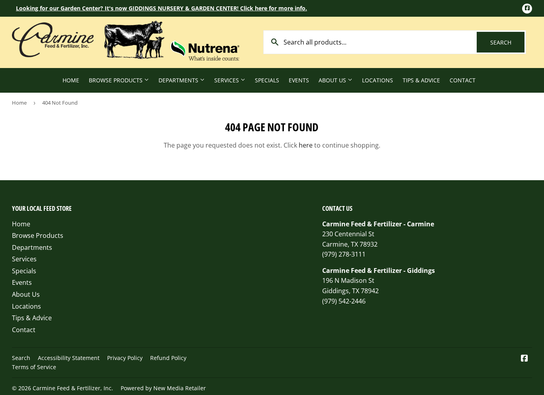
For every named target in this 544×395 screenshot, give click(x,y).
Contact (463, 80)
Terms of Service (34, 367)
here (306, 145)
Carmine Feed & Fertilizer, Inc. (73, 388)
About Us (333, 80)
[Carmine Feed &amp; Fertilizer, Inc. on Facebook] (524, 358)
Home (71, 80)
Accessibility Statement (69, 358)
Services (227, 80)
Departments (179, 80)
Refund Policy (168, 358)
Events (299, 80)
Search (507, 42)
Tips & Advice (421, 80)
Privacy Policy (125, 358)
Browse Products (116, 80)
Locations (377, 80)
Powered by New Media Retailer (163, 388)
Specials (267, 80)
